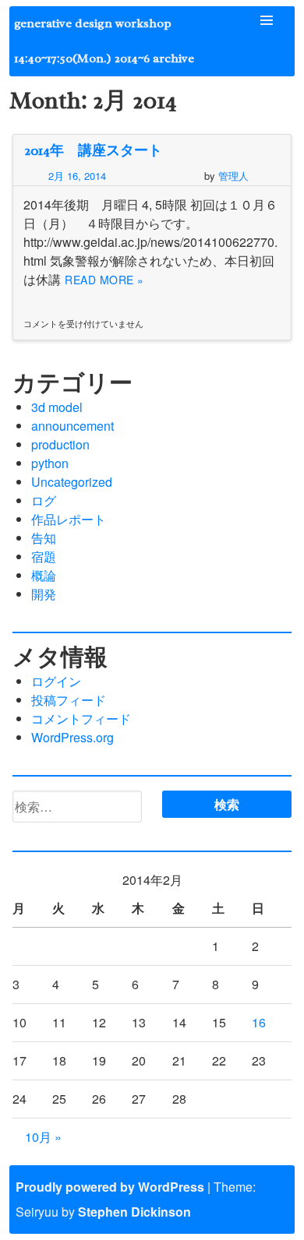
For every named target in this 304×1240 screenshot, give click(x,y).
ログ (43, 500)
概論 (43, 575)
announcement (72, 426)
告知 (43, 538)
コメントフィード (81, 718)
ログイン (56, 681)
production (60, 444)
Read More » (104, 279)
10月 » (43, 1137)
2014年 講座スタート (93, 150)
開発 (43, 594)
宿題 (43, 556)
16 (259, 1022)
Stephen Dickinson (134, 1212)
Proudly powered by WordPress (110, 1187)
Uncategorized (71, 482)
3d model (57, 407)
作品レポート (68, 519)
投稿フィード (68, 700)
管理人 (233, 175)
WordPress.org (72, 737)
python (50, 463)
